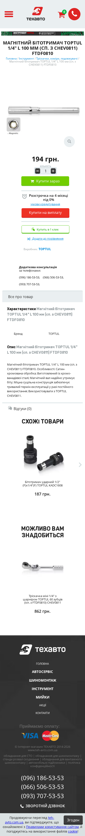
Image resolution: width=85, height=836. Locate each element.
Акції (42, 705)
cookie (73, 831)
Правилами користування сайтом (52, 827)
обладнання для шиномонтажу (57, 756)
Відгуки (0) (23, 408)
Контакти (43, 713)
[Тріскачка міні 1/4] (42, 567)
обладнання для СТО (18, 756)
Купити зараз (48, 181)
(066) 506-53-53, (53, 277)
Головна (42, 663)
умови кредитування (45, 204)
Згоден (73, 820)
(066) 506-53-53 (42, 787)
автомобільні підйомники (47, 763)
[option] (42, 473)
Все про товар (20, 296)
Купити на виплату (45, 212)
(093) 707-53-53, (29, 284)
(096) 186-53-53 (42, 778)
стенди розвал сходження (21, 759)
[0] (63, 15)
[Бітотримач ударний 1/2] (42, 453)
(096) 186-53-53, (29, 277)
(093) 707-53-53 (42, 796)
